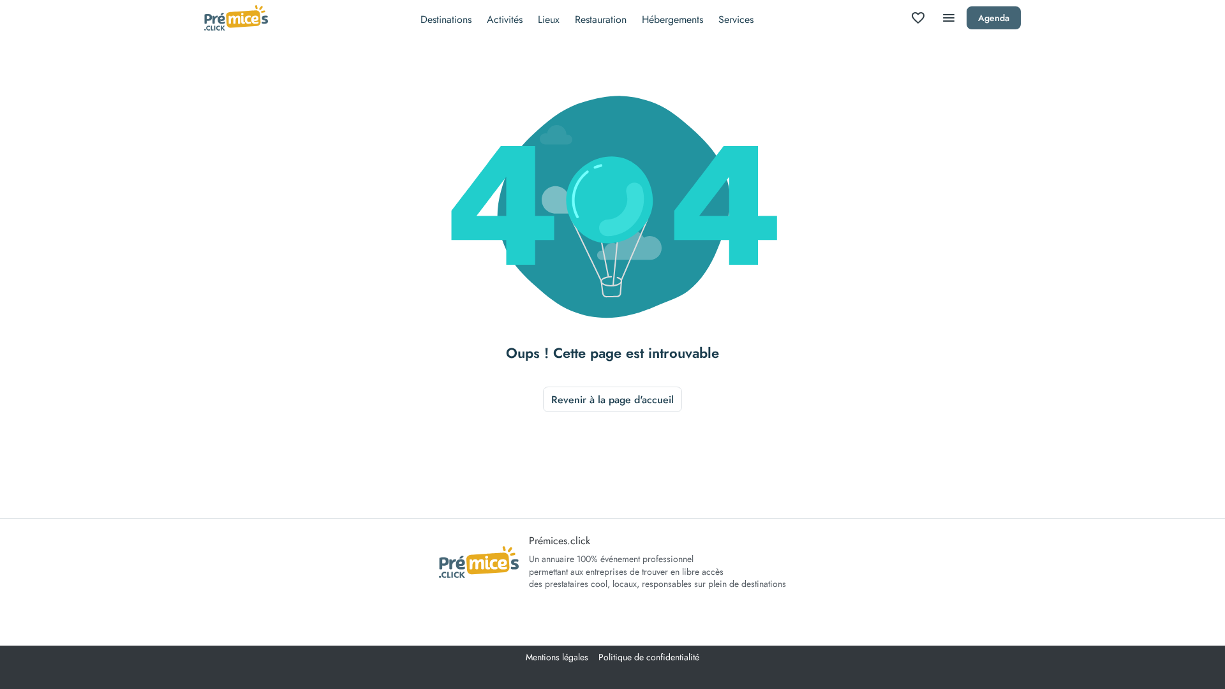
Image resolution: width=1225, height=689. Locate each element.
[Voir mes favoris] (918, 18)
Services (736, 19)
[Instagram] (612, 618)
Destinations (445, 19)
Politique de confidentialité (648, 657)
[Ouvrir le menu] (948, 18)
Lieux (549, 19)
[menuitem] (445, 18)
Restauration (601, 19)
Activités (505, 19)
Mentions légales (557, 657)
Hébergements (672, 19)
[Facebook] (648, 618)
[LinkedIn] (577, 618)
